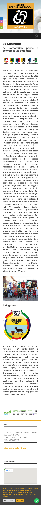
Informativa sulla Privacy (15, 448)
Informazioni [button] (8, 500)
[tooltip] (1, 18)
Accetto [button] (20, 500)
